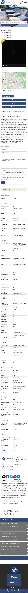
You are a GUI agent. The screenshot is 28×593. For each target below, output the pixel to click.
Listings (8, 501)
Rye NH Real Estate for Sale (7, 530)
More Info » (5, 463)
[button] (25, 22)
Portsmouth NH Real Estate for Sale (9, 553)
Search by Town (8, 519)
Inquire (14, 99)
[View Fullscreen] (4, 79)
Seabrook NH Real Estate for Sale (9, 536)
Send (3, 182)
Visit (14, 103)
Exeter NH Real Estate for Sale (8, 533)
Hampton (23, 501)
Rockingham (17, 501)
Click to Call (14, 107)
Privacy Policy (6, 179)
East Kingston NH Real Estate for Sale (10, 546)
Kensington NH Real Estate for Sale (9, 549)
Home (3, 501)
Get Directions (7, 96)
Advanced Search (7, 25)
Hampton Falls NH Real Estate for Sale (10, 526)
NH (12, 501)
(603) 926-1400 (9, 466)
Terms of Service (20, 184)
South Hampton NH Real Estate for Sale (10, 543)
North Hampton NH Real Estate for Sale (10, 539)
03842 (4, 503)
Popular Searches (8, 557)
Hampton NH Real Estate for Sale (9, 523)
